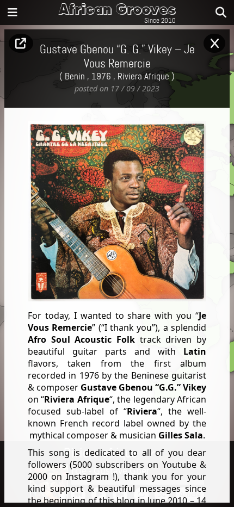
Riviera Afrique (143, 76)
